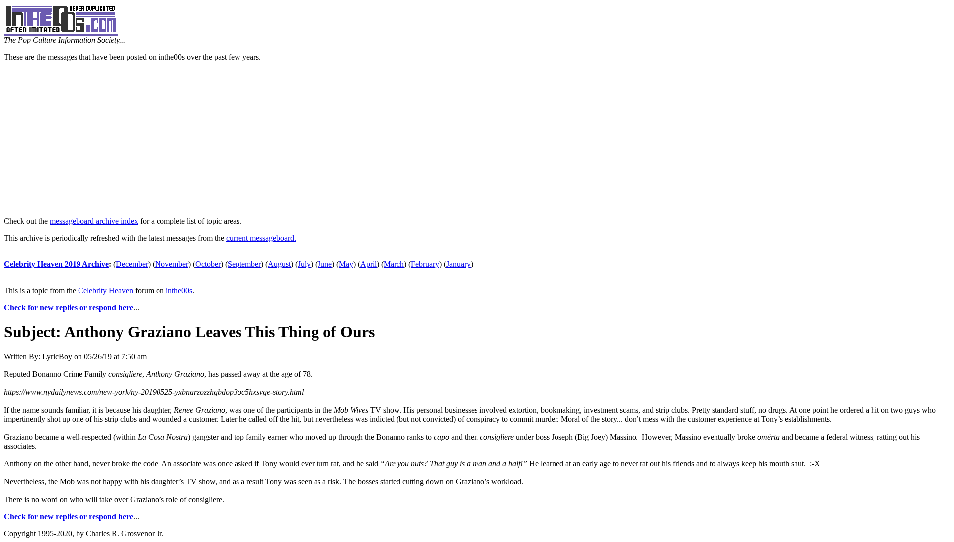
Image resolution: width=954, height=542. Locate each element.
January (458, 264)
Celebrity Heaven (105, 290)
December (132, 264)
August (279, 264)
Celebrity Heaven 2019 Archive (56, 264)
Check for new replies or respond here (68, 307)
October (208, 264)
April (368, 264)
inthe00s (179, 290)
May (346, 264)
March (394, 264)
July (304, 264)
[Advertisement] (477, 139)
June (325, 264)
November (171, 264)
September (244, 264)
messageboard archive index (94, 221)
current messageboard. (261, 238)
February (425, 264)
